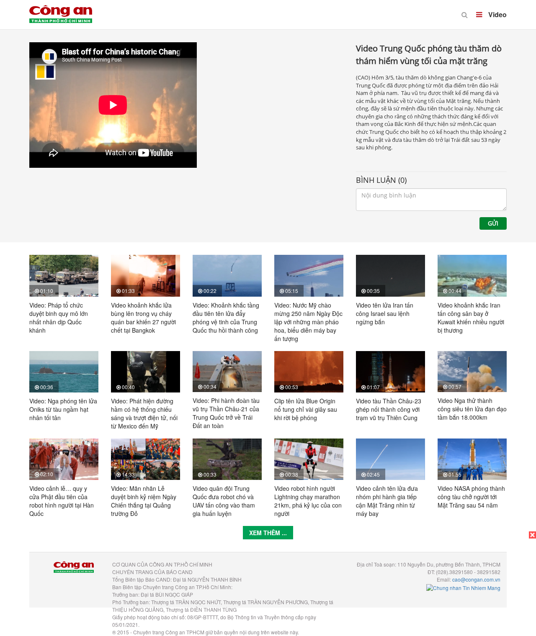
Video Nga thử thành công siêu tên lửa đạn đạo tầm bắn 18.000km (472, 408)
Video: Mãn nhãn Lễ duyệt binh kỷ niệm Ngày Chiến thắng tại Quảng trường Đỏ (143, 501)
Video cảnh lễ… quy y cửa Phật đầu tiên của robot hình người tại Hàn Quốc (61, 501)
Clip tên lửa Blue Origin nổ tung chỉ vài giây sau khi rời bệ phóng (305, 409)
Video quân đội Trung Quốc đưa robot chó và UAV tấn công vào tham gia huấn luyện (224, 501)
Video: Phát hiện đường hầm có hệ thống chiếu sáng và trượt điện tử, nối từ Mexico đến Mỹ (144, 413)
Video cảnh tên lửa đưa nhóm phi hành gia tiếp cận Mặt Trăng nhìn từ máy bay (387, 501)
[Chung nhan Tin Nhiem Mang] (463, 586)
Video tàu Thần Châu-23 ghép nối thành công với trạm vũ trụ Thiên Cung (388, 409)
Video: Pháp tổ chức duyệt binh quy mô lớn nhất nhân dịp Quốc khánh (58, 317)
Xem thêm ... (268, 532)
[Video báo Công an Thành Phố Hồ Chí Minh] (60, 8)
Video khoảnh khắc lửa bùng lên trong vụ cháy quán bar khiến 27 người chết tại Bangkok (143, 317)
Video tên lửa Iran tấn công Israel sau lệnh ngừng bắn (384, 313)
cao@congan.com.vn (476, 579)
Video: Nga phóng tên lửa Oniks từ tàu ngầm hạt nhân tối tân (63, 409)
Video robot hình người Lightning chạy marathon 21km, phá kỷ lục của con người (308, 501)
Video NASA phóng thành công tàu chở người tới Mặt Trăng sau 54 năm (471, 496)
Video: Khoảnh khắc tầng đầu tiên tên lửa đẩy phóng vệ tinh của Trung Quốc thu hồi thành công (226, 317)
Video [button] (497, 14)
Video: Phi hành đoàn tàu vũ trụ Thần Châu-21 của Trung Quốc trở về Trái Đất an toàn (226, 413)
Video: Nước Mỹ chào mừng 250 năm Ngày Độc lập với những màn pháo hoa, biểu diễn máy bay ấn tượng (308, 322)
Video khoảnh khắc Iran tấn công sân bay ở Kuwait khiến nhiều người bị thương (471, 317)
